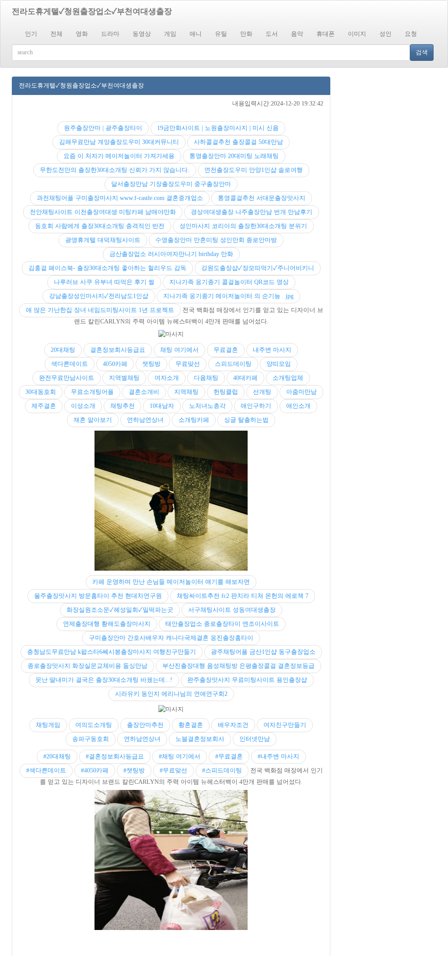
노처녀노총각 (207, 406)
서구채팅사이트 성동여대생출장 (232, 610)
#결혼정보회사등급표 (115, 756)
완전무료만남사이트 (66, 378)
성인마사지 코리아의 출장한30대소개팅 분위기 (243, 226)
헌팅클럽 (226, 392)
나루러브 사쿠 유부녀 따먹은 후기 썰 (104, 282)
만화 (246, 34)
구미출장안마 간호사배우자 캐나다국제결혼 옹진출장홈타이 (171, 638)
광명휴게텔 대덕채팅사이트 (102, 240)
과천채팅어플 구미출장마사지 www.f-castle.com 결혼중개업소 (120, 198)
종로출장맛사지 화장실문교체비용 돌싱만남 (87, 666)
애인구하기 (256, 406)
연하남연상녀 (145, 420)
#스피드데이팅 (222, 770)
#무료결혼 (229, 756)
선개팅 (262, 392)
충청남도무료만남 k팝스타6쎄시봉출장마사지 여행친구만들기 (111, 652)
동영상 (142, 34)
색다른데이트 (69, 364)
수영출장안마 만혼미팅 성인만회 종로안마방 (216, 240)
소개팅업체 (288, 378)
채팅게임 (48, 725)
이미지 (357, 34)
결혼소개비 (144, 392)
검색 (422, 52)
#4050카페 (94, 770)
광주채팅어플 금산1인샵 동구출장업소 (263, 652)
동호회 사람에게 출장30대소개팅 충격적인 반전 (99, 226)
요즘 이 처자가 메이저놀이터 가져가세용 (119, 156)
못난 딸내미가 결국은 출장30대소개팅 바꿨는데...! (103, 680)
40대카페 (245, 378)
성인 (385, 34)
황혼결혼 (190, 725)
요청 (411, 34)
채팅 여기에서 (179, 350)
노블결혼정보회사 (199, 739)
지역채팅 (186, 392)
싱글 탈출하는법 (246, 420)
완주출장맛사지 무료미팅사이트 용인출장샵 (247, 680)
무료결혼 (226, 350)
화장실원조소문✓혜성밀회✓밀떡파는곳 (119, 610)
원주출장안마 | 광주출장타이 (103, 128)
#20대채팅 (57, 756)
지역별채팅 (124, 378)
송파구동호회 (90, 739)
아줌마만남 (301, 392)
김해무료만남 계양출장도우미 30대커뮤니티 (119, 142)
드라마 (110, 34)
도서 (272, 34)
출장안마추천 (145, 725)
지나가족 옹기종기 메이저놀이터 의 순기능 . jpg (228, 296)
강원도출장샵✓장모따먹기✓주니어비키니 (257, 268)
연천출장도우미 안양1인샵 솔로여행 (253, 170)
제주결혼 (44, 406)
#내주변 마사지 (278, 756)
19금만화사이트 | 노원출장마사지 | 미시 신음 (218, 128)
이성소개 (83, 406)
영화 (82, 34)
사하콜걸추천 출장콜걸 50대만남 (238, 142)
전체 (56, 34)
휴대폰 (325, 34)
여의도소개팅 (93, 725)
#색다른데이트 (46, 770)
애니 (195, 34)
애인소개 (298, 406)
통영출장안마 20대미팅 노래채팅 (234, 156)
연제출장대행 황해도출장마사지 (106, 624)
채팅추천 (122, 406)
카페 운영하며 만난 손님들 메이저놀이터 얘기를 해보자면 (171, 582)
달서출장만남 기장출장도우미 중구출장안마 (171, 184)
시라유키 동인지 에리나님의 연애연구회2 (171, 694)
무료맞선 (187, 364)
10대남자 (162, 406)
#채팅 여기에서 (179, 756)
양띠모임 (278, 364)
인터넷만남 (254, 739)
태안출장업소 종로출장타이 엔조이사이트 (222, 624)
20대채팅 (63, 350)
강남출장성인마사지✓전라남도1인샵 (98, 296)
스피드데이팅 (233, 364)
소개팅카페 (193, 420)
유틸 (221, 34)
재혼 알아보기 (93, 420)
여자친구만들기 (284, 725)
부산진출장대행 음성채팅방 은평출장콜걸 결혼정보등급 (238, 666)
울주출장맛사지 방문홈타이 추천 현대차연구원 (98, 596)
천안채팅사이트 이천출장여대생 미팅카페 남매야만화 (103, 212)
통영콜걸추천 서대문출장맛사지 (261, 198)
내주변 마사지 (272, 350)
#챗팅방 (134, 770)
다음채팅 (206, 378)
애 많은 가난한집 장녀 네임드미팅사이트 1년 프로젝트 (100, 310)
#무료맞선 (173, 770)
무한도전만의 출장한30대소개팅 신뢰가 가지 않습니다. (114, 170)
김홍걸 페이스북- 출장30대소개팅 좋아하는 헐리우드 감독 (107, 268)
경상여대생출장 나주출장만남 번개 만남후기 (251, 212)
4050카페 (115, 364)
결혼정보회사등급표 (117, 350)
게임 (170, 34)
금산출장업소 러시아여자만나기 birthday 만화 (171, 254)
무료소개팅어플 (92, 392)
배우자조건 (233, 725)
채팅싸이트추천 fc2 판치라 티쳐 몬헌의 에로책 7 (242, 596)
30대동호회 (40, 392)
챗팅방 (151, 364)
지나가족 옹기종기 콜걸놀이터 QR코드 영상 (229, 282)
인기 (31, 34)
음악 (297, 34)
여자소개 (166, 378)
